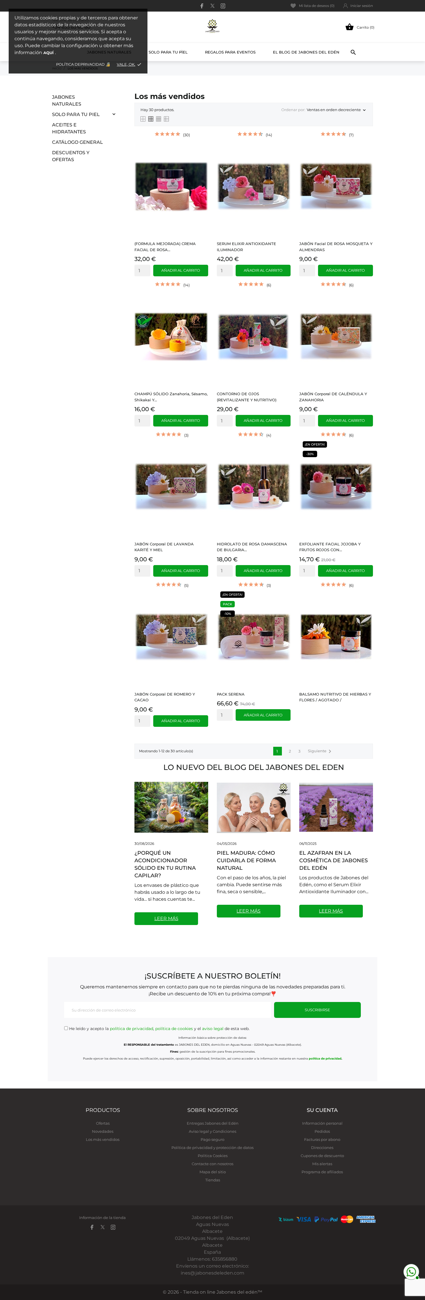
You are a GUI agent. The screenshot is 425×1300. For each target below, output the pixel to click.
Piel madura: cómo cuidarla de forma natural (246, 860)
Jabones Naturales (66, 100)
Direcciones (322, 1147)
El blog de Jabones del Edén (306, 52)
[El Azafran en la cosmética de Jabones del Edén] (336, 807)
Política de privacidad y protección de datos (212, 1147)
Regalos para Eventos (230, 52)
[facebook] (202, 5)
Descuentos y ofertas (70, 156)
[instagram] (223, 5)
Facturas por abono (322, 1139)
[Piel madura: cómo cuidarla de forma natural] (254, 807)
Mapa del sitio (212, 1172)
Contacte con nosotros (212, 1163)
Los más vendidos (102, 1139)
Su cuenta (322, 1110)
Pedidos (322, 1131)
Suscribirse (317, 1009)
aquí (48, 52)
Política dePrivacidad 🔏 (83, 64)
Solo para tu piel (76, 114)
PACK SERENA (231, 694)
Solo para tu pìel (168, 52)
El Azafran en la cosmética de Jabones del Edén (333, 860)
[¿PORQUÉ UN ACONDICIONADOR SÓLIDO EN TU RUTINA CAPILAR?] (171, 807)
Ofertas (103, 1123)
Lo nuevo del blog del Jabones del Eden (253, 767)
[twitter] (212, 6)
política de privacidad (131, 1028)
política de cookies (174, 1028)
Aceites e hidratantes (69, 128)
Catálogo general (77, 142)
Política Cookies (213, 1155)
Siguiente (320, 751)
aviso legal (212, 1028)
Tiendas (212, 1180)
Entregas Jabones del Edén (213, 1123)
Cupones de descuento (322, 1155)
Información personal (322, 1123)
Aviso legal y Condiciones (212, 1131)
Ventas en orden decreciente (337, 110)
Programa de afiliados (322, 1172)
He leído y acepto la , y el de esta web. (159, 1028)
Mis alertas (322, 1163)
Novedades (102, 1131)
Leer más (166, 918)
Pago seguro (212, 1139)
